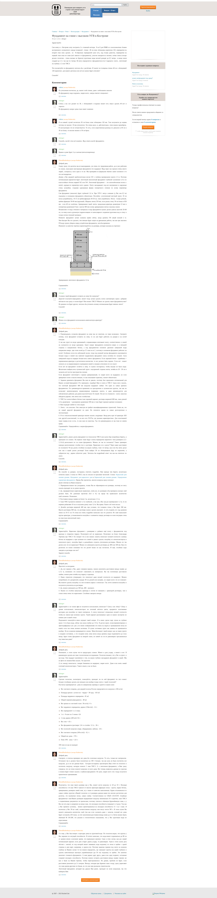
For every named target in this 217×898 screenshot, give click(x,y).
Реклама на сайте (120, 893)
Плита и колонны (137, 84)
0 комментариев (150, 122)
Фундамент (135, 72)
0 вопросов (155, 119)
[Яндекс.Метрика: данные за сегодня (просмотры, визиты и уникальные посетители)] (159, 893)
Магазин (96, 15)
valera (61, 87)
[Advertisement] (108, 23)
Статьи (95, 10)
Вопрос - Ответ (109, 10)
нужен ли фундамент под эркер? (142, 78)
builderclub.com (56, 9)
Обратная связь (96, 893)
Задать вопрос (148, 127)
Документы (108, 893)
